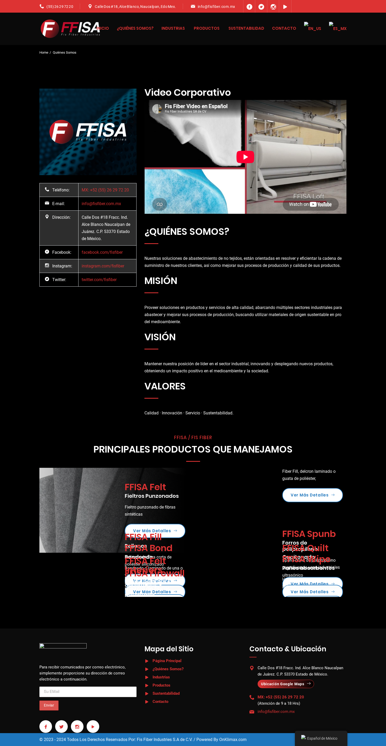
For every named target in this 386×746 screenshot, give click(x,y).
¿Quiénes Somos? (135, 28)
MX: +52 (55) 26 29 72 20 (105, 189)
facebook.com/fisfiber (102, 252)
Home (43, 52)
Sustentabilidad (246, 28)
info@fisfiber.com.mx (216, 6)
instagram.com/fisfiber (103, 265)
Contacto (284, 28)
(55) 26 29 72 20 (59, 6)
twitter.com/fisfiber (99, 279)
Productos (207, 28)
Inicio (102, 28)
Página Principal (167, 660)
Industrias (173, 28)
